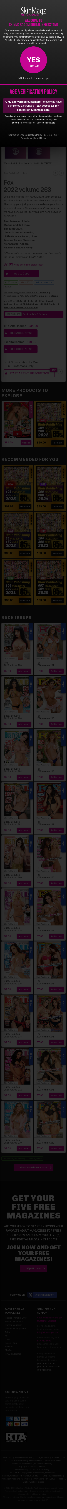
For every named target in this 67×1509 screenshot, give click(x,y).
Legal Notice (40, 138)
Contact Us (13, 135)
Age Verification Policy (30, 123)
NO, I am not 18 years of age (33, 78)
